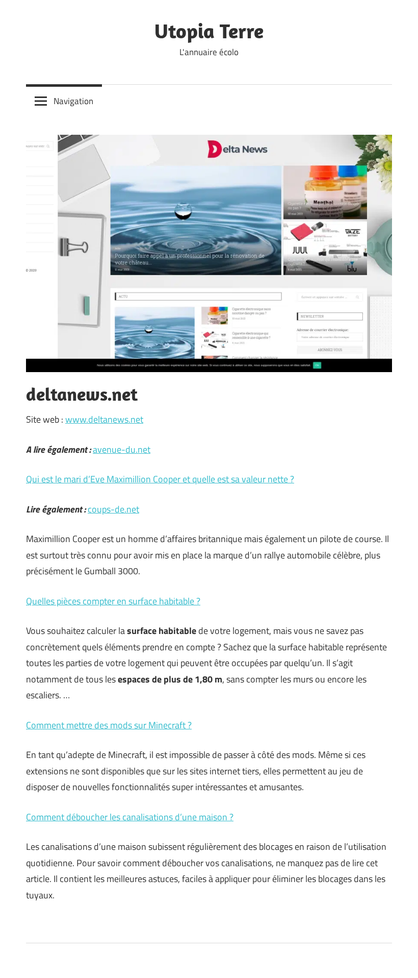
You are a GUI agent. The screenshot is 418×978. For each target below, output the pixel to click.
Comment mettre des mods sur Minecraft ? (109, 725)
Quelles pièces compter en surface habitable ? (113, 601)
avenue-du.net (121, 449)
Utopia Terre (209, 30)
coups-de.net (113, 509)
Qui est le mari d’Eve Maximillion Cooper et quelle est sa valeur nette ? (160, 479)
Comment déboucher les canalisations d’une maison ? (129, 817)
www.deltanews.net (104, 419)
